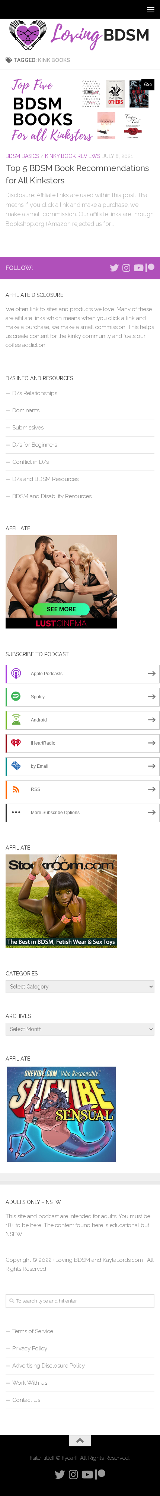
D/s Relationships (34, 393)
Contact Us (26, 1400)
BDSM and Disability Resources (52, 496)
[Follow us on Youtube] (138, 267)
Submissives (28, 427)
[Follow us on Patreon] (149, 267)
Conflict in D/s (30, 462)
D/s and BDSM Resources (45, 479)
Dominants (25, 410)
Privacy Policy (29, 1348)
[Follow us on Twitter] (114, 267)
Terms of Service (32, 1331)
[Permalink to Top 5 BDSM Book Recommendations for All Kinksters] (80, 110)
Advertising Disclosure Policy (48, 1365)
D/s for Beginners (34, 444)
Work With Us (29, 1382)
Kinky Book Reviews (72, 156)
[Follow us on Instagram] (126, 267)
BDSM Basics (22, 156)
